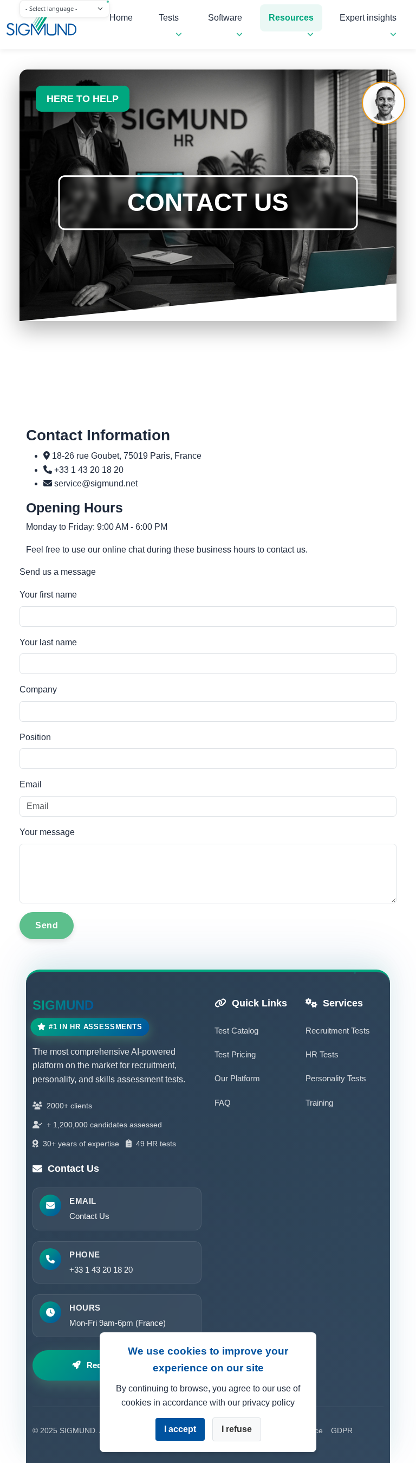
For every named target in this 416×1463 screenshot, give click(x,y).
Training (319, 1102)
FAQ (222, 1102)
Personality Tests (336, 1078)
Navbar (47, 25)
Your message (47, 832)
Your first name (48, 594)
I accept (180, 1429)
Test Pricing (235, 1054)
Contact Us (89, 1216)
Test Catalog (236, 1030)
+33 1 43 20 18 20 (101, 1269)
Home (121, 17)
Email (31, 784)
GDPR (342, 1430)
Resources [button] (291, 17)
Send (46, 925)
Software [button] (225, 17)
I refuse (237, 1429)
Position (35, 737)
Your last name (48, 642)
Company (38, 689)
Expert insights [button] (368, 17)
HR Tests (322, 1054)
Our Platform (237, 1078)
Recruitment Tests (338, 1030)
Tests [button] (169, 17)
